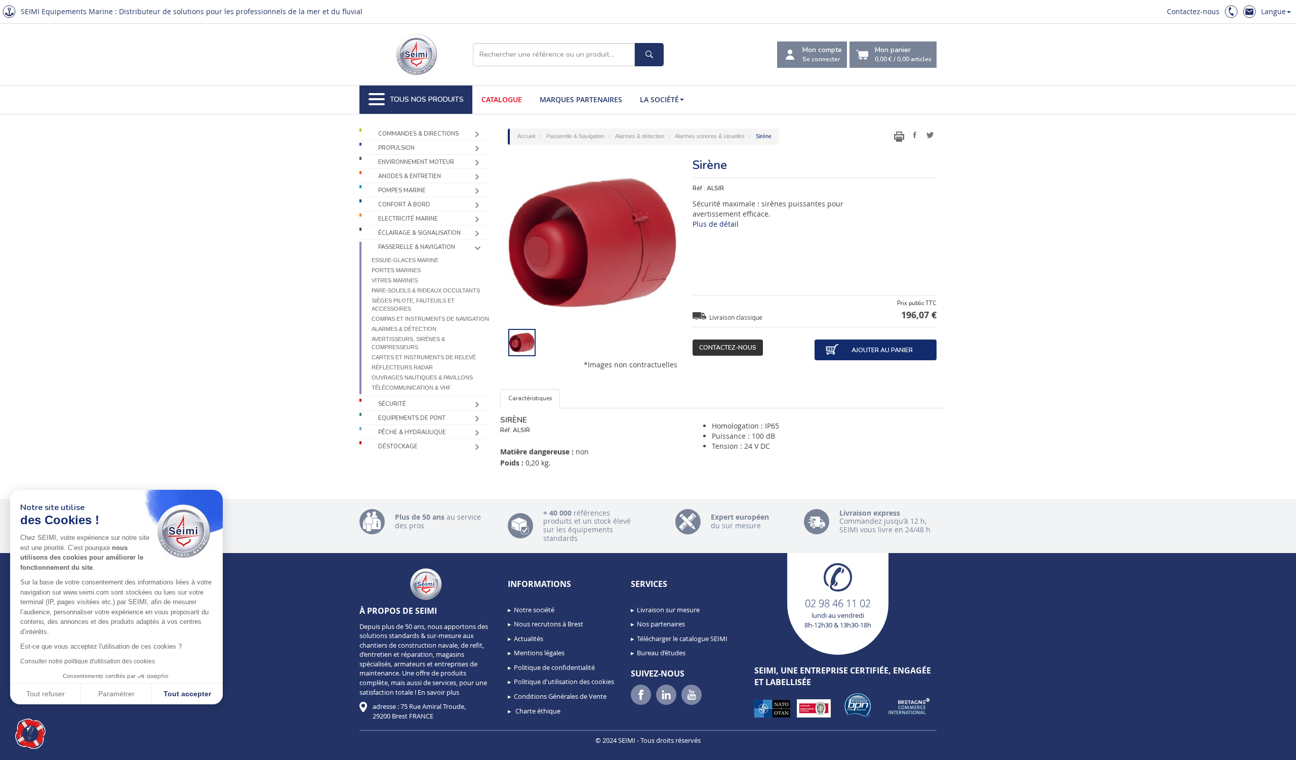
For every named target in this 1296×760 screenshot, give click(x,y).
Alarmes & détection (404, 329)
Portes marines (396, 270)
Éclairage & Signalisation (419, 233)
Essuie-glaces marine (405, 260)
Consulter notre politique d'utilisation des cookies (87, 661)
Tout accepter (187, 694)
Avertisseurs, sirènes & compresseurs (408, 343)
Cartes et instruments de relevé (424, 357)
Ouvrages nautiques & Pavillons (422, 377)
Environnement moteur (416, 162)
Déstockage (398, 446)
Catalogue (501, 99)
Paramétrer (116, 694)
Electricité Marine (408, 219)
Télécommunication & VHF (411, 388)
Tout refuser (45, 694)
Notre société (534, 609)
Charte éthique (537, 710)
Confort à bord (404, 204)
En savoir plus (438, 692)
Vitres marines (395, 280)
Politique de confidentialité (554, 667)
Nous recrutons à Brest (548, 623)
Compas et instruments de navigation (430, 319)
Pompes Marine (402, 190)
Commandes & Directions (418, 134)
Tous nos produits (427, 99)
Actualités (528, 638)
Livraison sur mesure (668, 609)
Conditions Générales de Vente (560, 696)
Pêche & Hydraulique (412, 432)
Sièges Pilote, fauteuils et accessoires (413, 305)
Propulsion (396, 148)
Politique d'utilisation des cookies (564, 681)
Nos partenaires (661, 623)
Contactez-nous (1193, 11)
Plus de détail (716, 224)
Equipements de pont (412, 418)
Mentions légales (539, 652)
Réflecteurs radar (402, 367)
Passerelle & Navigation (416, 247)
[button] (30, 733)
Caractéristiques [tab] (530, 398)
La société (659, 99)
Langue (1273, 11)
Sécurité (392, 404)
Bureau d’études (661, 652)
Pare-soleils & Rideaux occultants (426, 290)
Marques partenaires (581, 99)
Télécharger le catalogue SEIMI (682, 638)
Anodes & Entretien (409, 176)
